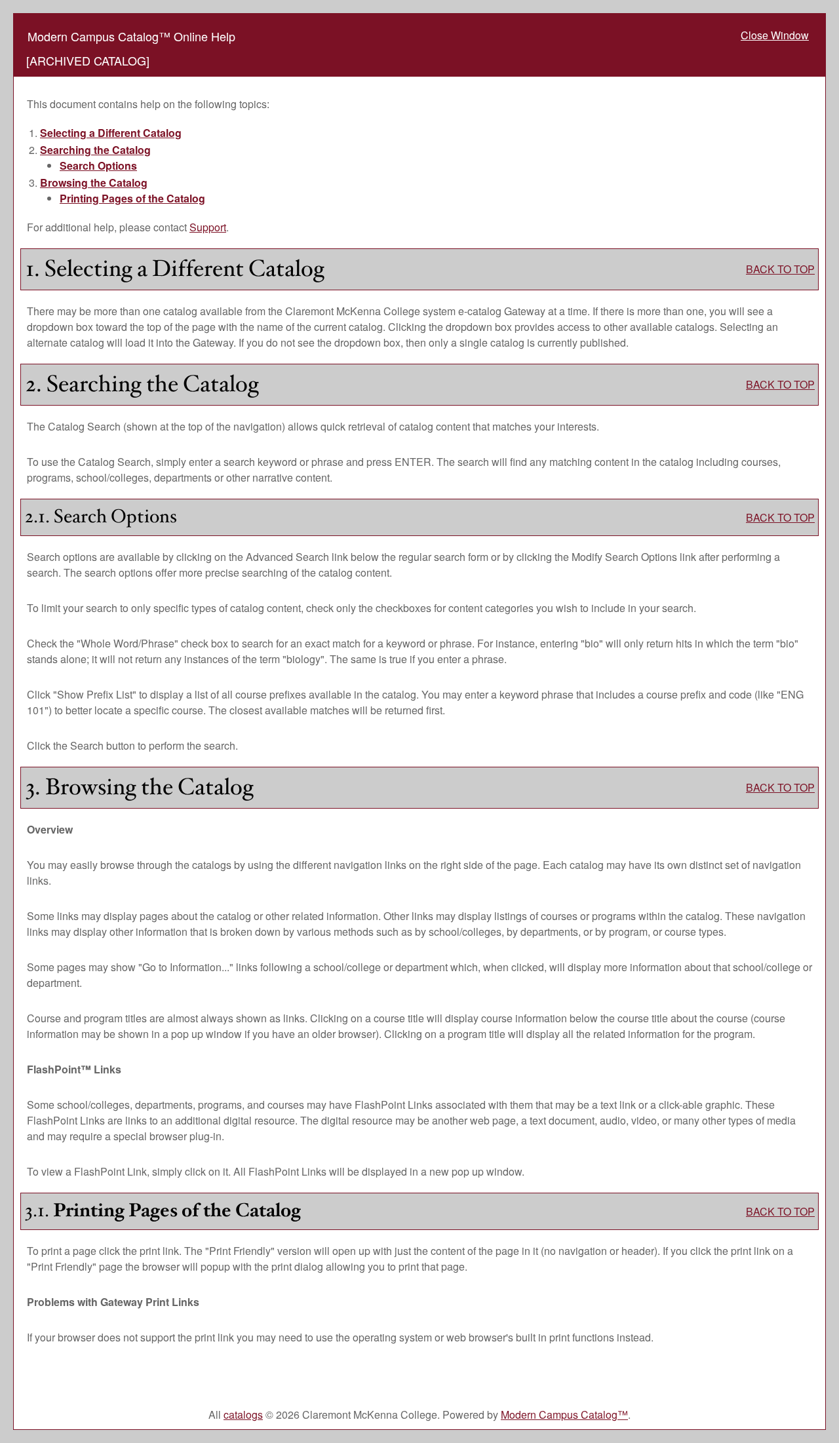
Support (207, 227)
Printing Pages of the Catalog (132, 198)
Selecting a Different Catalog (111, 132)
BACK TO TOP (780, 269)
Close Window (775, 35)
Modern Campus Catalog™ (564, 1414)
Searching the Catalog (95, 149)
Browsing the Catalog (93, 182)
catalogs (243, 1414)
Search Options (98, 165)
